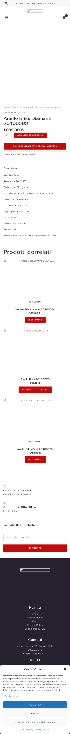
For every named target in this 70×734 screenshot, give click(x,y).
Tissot (35, 621)
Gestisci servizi (12, 696)
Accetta (35, 704)
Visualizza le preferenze (35, 722)
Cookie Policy (26, 729)
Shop (35, 613)
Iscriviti (35, 548)
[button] (65, 669)
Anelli (7, 112)
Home (7, 107)
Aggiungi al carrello (30, 135)
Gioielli (21, 112)
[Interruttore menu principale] (6, 17)
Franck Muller (35, 617)
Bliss (23, 107)
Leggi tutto (35, 320)
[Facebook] (38, 659)
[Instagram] (31, 659)
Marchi (15, 107)
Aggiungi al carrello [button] (35, 390)
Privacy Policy (42, 729)
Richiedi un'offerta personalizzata (35, 146)
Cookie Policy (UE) (35, 628)
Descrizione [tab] (11, 168)
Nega (35, 713)
